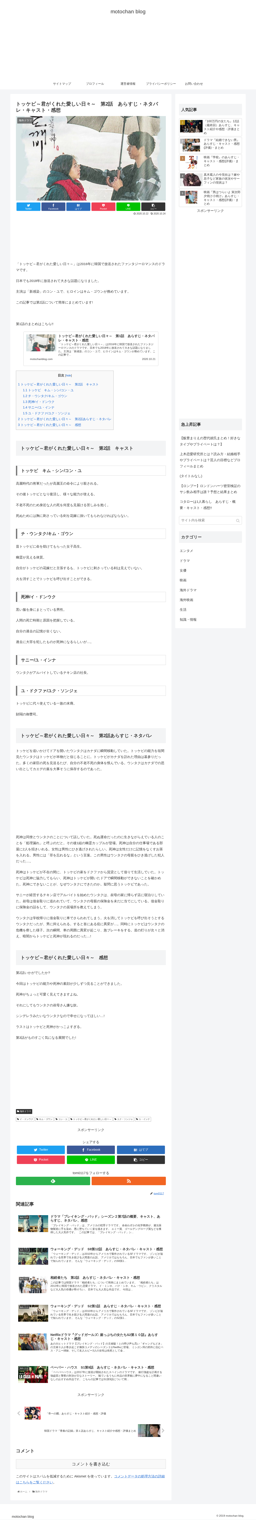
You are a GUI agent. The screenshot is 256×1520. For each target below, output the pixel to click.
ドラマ (185, 561)
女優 (183, 570)
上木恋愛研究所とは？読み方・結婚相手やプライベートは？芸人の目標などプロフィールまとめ (210, 460)
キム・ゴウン (45, 1119)
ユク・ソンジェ (125, 1119)
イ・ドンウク (26, 1119)
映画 (183, 580)
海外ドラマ (25, 1111)
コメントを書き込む (91, 1464)
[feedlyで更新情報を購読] (53, 1181)
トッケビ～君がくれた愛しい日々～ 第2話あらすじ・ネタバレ (65, 419)
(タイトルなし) (191, 476)
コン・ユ (62, 1119)
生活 (183, 610)
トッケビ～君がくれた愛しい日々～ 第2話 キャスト (58, 384)
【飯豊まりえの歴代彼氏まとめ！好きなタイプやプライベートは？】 (210, 441)
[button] (238, 520)
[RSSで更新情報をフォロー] (129, 1181)
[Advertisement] (128, 50)
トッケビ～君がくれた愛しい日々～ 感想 (49, 425)
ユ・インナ (144, 1119)
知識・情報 (188, 619)
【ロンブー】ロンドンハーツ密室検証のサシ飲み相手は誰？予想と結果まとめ (210, 489)
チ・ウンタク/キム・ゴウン (45, 396)
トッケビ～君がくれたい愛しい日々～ (92, 1119)
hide (68, 375)
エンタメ (186, 551)
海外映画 (186, 600)
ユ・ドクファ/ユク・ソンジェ (46, 413)
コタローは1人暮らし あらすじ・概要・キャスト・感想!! (208, 505)
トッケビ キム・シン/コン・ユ (48, 390)
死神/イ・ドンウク (39, 402)
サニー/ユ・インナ (39, 407)
